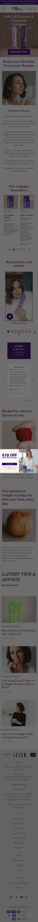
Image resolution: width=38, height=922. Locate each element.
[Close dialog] (37, 450)
